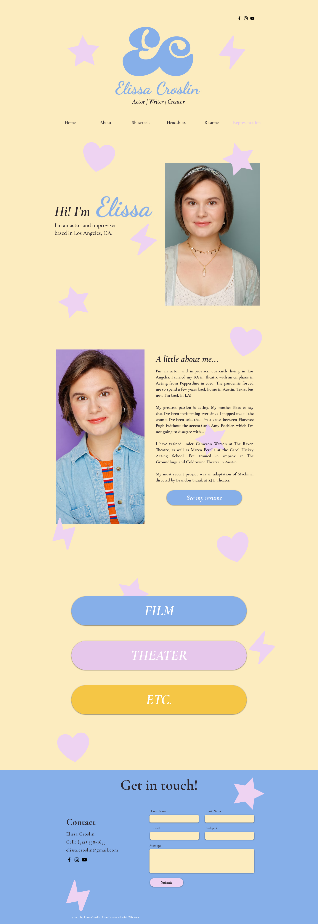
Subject (211, 828)
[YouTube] (252, 18)
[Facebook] (239, 18)
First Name (159, 811)
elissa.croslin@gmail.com (92, 850)
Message (155, 845)
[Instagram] (245, 18)
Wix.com (133, 917)
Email (155, 828)
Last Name (214, 811)
